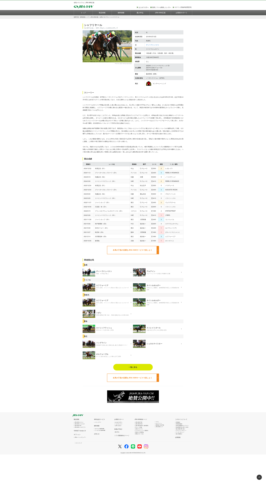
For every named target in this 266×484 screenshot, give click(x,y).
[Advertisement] (62, 469)
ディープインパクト (152, 45)
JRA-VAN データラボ (79, 424)
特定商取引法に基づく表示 (182, 427)
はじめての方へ (144, 7)
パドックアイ (98, 422)
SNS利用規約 (179, 424)
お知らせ (96, 434)
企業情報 (177, 437)
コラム (157, 421)
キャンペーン (159, 423)
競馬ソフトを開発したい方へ (161, 7)
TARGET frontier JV (80, 431)
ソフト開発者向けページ (121, 435)
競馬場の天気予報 (160, 425)
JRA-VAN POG (138, 424)
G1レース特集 (138, 427)
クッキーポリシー (180, 432)
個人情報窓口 (179, 434)
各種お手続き (118, 429)
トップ (83, 12)
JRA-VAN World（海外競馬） (142, 425)
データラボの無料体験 (100, 430)
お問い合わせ (118, 425)
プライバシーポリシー (181, 430)
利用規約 (178, 422)
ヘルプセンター (118, 424)
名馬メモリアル (104, 17)
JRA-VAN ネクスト (79, 422)
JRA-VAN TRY (78, 425)
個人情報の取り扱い (180, 429)
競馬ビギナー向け (139, 434)
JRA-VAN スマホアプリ (80, 427)
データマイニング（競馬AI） (142, 430)
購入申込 (140, 12)
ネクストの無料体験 (99, 428)
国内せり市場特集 (139, 432)
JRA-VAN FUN (138, 422)
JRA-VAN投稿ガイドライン (182, 425)
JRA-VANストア (159, 426)
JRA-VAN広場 (160, 12)
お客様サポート (181, 12)
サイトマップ (79, 443)
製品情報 (102, 12)
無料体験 (121, 12)
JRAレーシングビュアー (80, 437)
